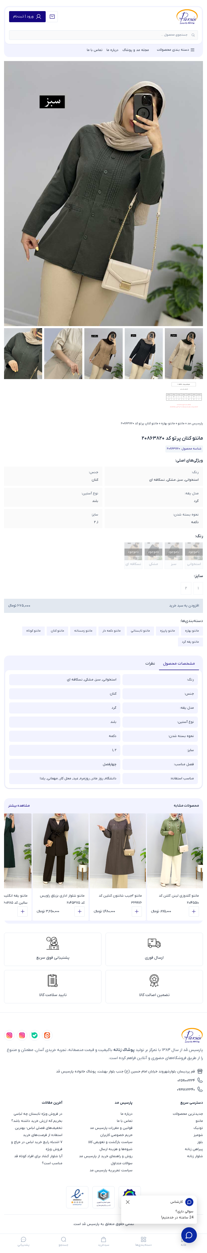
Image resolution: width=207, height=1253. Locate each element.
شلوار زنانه (195, 1156)
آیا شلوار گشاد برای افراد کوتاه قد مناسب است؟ (38, 1160)
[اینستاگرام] (9, 1035)
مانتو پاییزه (167, 631)
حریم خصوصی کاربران (116, 1135)
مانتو (181, 423)
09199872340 (186, 1089)
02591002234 (186, 1080)
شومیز (198, 1135)
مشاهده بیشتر (19, 805)
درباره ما (112, 50)
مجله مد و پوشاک (135, 50)
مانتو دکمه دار (111, 631)
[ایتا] (47, 1035)
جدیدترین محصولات (188, 1114)
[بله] (34, 1035)
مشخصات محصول (179, 663)
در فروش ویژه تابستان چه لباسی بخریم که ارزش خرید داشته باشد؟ (36, 1117)
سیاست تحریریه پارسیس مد (111, 1170)
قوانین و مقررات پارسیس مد (111, 1128)
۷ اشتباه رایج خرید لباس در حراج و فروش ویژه (36, 1146)
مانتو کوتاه (33, 631)
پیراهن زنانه (194, 1149)
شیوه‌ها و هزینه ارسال (116, 1149)
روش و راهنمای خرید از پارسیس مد (106, 1156)
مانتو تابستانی (140, 631)
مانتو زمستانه (83, 631)
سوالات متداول (122, 1163)
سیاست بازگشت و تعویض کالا (110, 1142)
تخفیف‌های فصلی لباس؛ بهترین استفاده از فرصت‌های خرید (38, 1131)
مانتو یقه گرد (190, 642)
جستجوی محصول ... (174, 35)
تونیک (198, 1128)
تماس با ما (94, 50)
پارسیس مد (195, 423)
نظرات (150, 663)
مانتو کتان (57, 631)
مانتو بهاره (168, 423)
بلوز (200, 1142)
